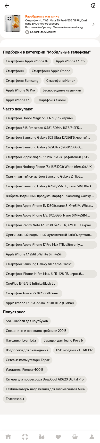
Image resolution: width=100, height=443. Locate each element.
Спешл (25, 437)
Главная (8, 437)
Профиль (91, 437)
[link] (27, 61)
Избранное (58, 437)
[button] (7, 6)
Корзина (75, 437)
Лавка (41, 437)
